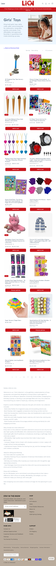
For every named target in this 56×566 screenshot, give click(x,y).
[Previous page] (12, 377)
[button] (3, 3)
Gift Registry (33, 531)
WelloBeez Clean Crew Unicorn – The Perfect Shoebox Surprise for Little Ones (15, 241)
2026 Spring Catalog (35, 514)
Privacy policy (15, 547)
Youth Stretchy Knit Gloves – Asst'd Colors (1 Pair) (40, 200)
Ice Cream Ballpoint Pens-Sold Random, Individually (14, 119)
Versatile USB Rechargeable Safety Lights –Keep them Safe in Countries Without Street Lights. (40, 160)
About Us (32, 509)
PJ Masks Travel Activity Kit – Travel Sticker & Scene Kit (38, 119)
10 (39, 377)
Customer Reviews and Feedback (13, 534)
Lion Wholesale (11, 562)
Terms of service (24, 547)
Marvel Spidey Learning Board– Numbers (14, 361)
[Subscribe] (24, 507)
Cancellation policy (9, 550)
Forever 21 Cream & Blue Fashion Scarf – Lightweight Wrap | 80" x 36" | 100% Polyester (40, 241)
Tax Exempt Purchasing (11, 539)
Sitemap (6, 536)
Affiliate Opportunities (10, 531)
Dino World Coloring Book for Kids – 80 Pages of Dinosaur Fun (40, 361)
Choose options (15, 290)
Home (31, 499)
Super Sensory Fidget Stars (13, 320)
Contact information (44, 547)
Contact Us (7, 529)
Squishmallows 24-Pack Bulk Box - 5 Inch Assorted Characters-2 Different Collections (40, 322)
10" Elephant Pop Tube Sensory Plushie (14, 80)
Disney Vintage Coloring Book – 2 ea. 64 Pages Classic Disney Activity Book (40, 81)
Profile (31, 534)
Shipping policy (34, 547)
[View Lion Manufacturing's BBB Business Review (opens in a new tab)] (12, 520)
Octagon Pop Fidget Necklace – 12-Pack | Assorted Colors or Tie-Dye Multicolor (15, 282)
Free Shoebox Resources (36, 506)
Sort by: (28, 50)
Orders (31, 529)
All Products (33, 501)
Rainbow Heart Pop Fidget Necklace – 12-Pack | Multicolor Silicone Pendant (15, 160)
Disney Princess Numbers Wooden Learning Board (40, 281)
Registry (31, 511)
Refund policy (7, 547)
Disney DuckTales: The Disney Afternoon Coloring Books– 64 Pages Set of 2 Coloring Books (14, 201)
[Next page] (43, 377)
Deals (31, 504)
